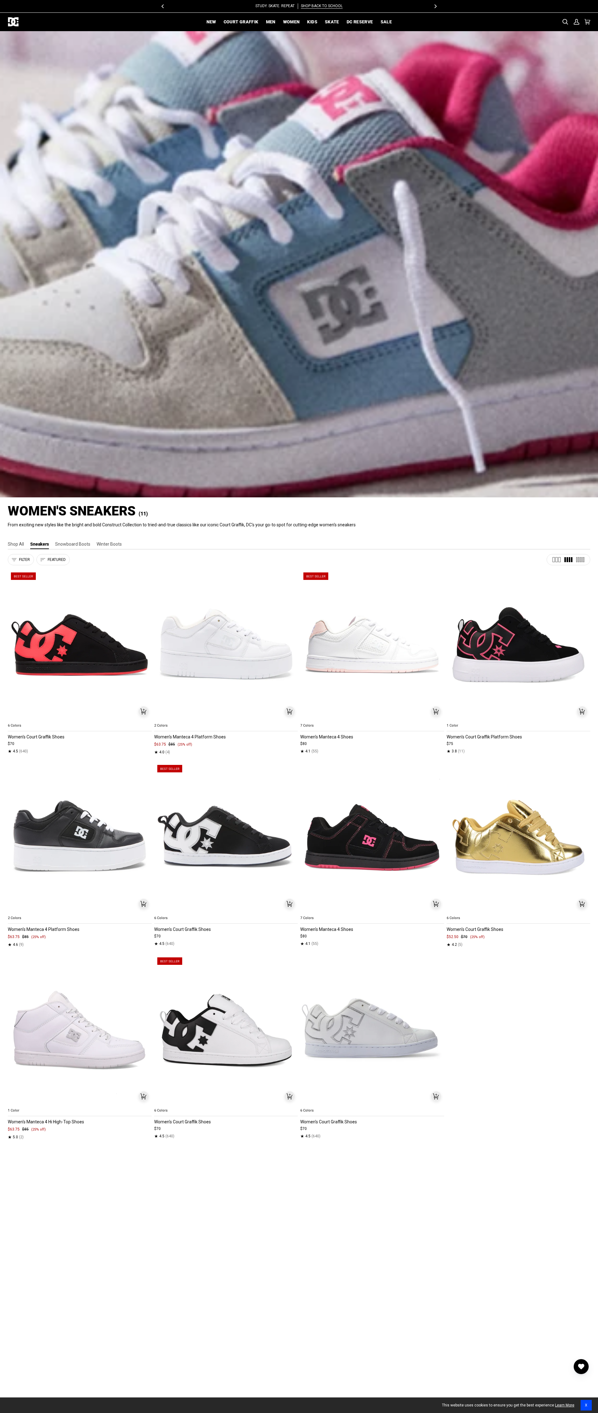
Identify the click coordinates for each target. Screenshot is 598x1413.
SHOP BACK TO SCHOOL (322, 6)
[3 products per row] (556, 559)
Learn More (564, 1405)
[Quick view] (144, 711)
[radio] (16, 718)
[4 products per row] (568, 559)
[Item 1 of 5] (80, 645)
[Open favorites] (581, 1366)
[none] (79, 718)
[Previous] (162, 6)
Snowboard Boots (72, 544)
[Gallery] (80, 645)
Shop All (16, 544)
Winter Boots (109, 544)
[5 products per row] (580, 559)
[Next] (435, 6)
